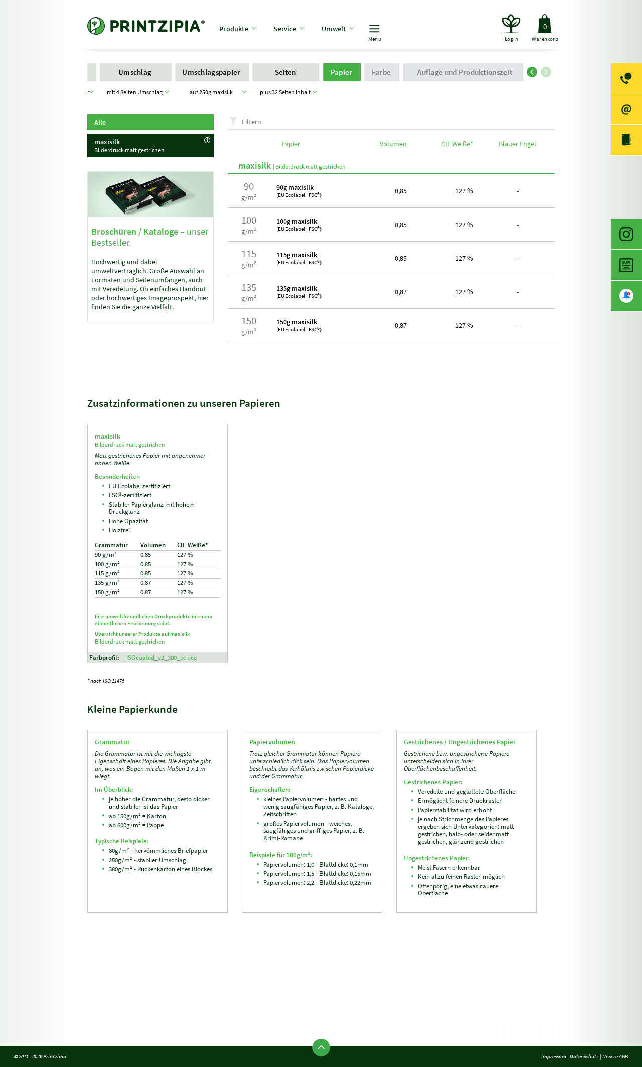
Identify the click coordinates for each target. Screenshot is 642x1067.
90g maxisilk (299, 190)
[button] (534, 70)
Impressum (553, 1056)
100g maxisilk (299, 224)
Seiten (286, 72)
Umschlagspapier (212, 72)
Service (284, 28)
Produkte (233, 28)
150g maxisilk (299, 325)
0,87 (401, 291)
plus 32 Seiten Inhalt (286, 92)
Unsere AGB (615, 1056)
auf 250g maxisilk (212, 92)
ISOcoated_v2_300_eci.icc (161, 657)
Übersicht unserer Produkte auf (142, 637)
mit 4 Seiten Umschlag (136, 92)
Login (511, 38)
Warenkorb (545, 32)
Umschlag (135, 72)
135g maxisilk (299, 291)
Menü (374, 38)
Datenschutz (584, 1056)
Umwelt (334, 28)
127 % (464, 190)
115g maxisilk (299, 258)
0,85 (401, 190)
